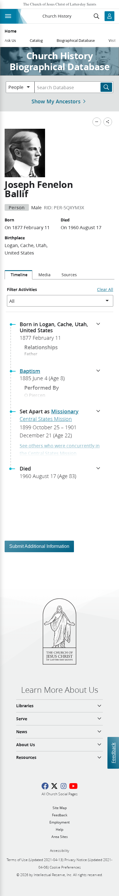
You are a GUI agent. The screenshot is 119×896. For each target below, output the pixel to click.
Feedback (113, 753)
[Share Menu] (107, 121)
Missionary (65, 411)
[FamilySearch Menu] (96, 121)
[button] (62, 332)
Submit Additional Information (39, 546)
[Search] (106, 87)
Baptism (30, 371)
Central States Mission (46, 419)
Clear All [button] (105, 289)
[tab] (18, 274)
